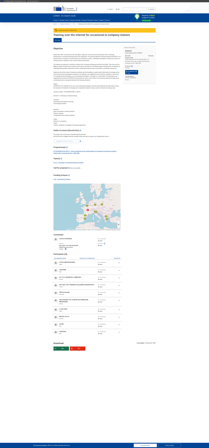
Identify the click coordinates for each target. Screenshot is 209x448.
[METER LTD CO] (102, 204)
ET (74, 24)
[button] (117, 9)
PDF (79, 348)
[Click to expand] (119, 263)
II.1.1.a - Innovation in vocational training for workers (68, 162)
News (96, 20)
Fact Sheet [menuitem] (57, 40)
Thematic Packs (63, 20)
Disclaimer (118, 229)
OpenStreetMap (78, 229)
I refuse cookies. (169, 445)
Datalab (101, 20)
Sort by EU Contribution (87, 258)
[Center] (118, 224)
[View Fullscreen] (118, 218)
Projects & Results (75, 20)
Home (56, 20)
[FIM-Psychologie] (95, 204)
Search (107, 20)
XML (62, 348)
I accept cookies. (145, 445)
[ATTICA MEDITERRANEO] (85, 215)
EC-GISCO (92, 229)
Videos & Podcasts (87, 20)
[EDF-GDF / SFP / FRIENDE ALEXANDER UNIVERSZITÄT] (87, 205)
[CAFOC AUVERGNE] (87, 210)
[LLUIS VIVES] (85, 218)
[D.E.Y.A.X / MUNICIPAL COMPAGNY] (106, 219)
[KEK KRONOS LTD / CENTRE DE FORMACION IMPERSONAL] (106, 216)
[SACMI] (95, 211)
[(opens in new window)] (66, 8)
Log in (111, 9)
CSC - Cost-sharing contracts (61, 179)
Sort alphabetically (59, 258)
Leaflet (68, 229)
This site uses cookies (39, 445)
